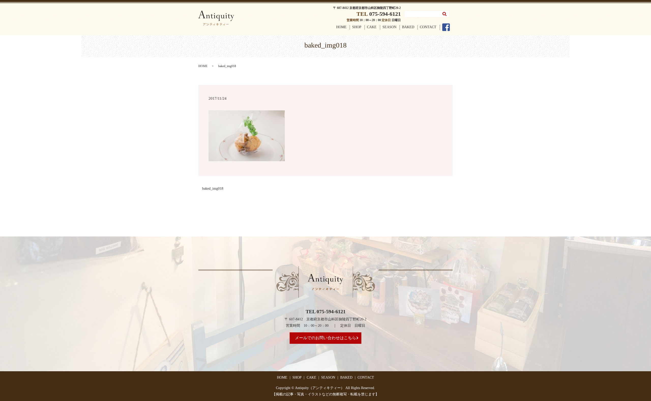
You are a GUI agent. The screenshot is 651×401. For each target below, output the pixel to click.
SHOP (356, 27)
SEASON (389, 27)
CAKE (372, 27)
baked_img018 (212, 188)
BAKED (408, 27)
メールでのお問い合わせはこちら (325, 338)
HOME (341, 27)
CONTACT (428, 27)
